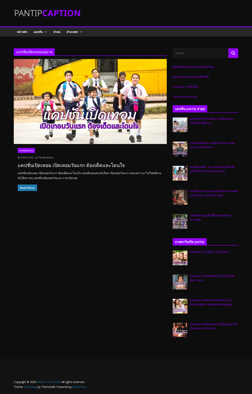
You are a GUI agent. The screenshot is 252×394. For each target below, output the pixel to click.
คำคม (57, 32)
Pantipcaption (46, 157)
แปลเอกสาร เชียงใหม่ (186, 87)
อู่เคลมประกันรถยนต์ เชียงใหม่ (191, 76)
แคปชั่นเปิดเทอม (26, 150)
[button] (45, 32)
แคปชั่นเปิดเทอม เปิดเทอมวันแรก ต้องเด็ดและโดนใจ (71, 165)
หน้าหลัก (22, 32)
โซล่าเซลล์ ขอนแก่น (185, 96)
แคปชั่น (38, 32)
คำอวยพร (72, 32)
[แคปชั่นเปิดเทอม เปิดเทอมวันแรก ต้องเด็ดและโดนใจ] (90, 101)
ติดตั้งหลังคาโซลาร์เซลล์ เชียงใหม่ (193, 67)
